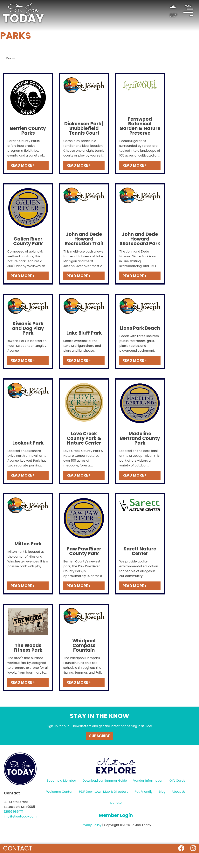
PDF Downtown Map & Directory (103, 791)
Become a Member (61, 780)
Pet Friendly (143, 791)
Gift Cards (177, 780)
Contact (17, 848)
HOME (23, 12)
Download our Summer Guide (104, 780)
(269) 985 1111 (13, 811)
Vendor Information (148, 780)
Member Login (116, 815)
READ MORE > (22, 165)
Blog (162, 791)
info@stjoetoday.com (20, 816)
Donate (116, 802)
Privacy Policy (90, 825)
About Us (178, 791)
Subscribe (99, 736)
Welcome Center (59, 791)
